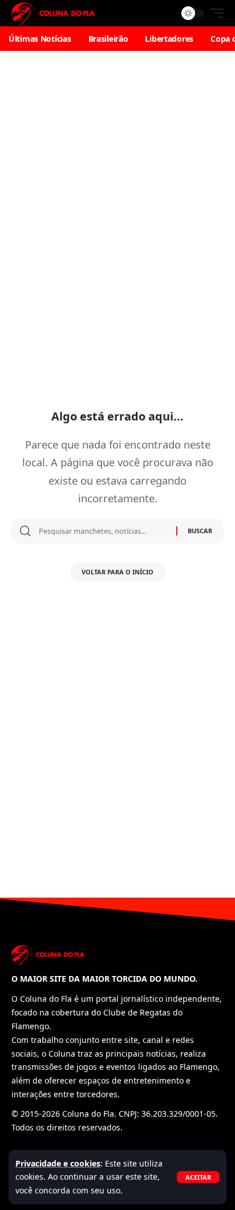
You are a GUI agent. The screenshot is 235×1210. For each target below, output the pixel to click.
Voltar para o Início (117, 572)
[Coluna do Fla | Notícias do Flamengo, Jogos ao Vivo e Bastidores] (53, 13)
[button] (198, 1177)
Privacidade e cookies (57, 1163)
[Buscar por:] (103, 530)
